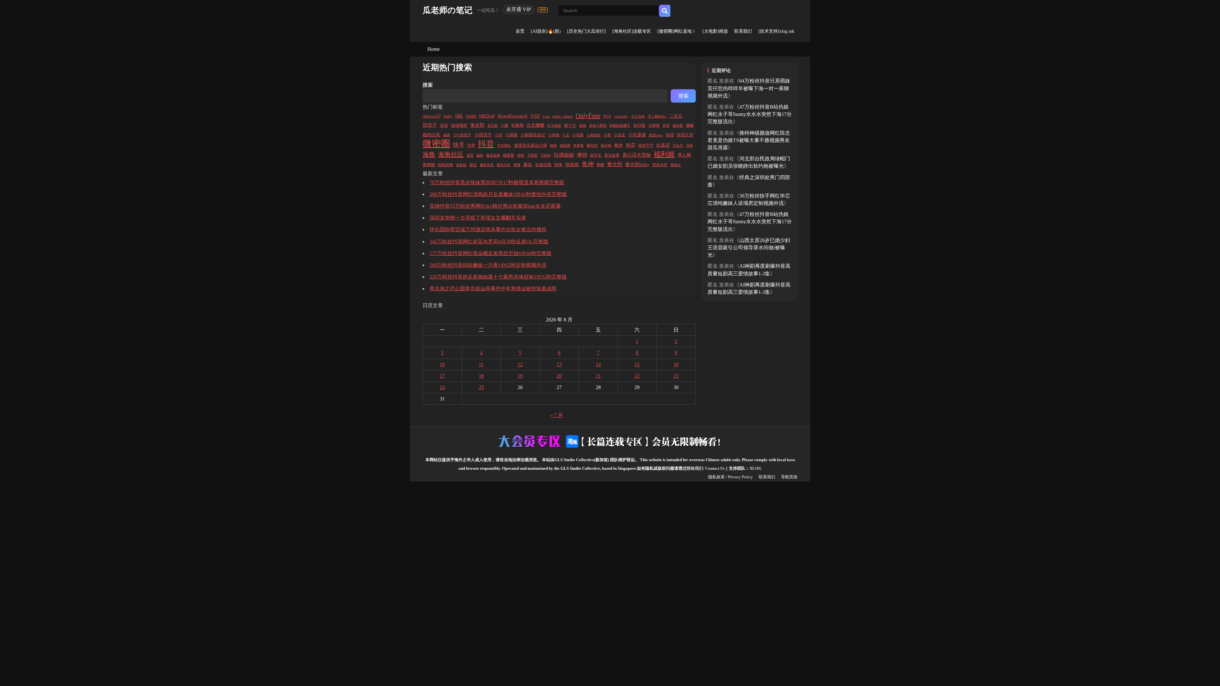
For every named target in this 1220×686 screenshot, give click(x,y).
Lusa (546, 116)
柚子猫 (606, 145)
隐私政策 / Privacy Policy (730, 476)
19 (520, 376)
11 (481, 364)
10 (442, 364)
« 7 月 (556, 415)
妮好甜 (678, 125)
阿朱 (558, 164)
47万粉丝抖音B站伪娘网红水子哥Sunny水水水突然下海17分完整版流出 (750, 114)
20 (559, 376)
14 (598, 364)
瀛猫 (479, 155)
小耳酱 (578, 135)
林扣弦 (592, 145)
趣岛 (527, 164)
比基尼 (663, 145)
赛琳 (516, 165)
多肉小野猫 (598, 125)
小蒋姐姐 (593, 135)
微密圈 (436, 143)
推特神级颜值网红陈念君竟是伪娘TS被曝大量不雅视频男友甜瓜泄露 (749, 140)
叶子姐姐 (554, 125)
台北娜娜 (535, 125)
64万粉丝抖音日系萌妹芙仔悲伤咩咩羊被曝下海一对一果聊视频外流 (749, 88)
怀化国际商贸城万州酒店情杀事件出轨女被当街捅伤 (488, 229)
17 (442, 376)
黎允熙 (614, 164)
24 (442, 387)
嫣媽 (446, 135)
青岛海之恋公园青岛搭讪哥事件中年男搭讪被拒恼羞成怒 (493, 288)
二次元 (675, 115)
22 (637, 376)
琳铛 (582, 155)
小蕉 (607, 135)
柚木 (618, 145)
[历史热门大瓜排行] (586, 31)
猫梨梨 (508, 155)
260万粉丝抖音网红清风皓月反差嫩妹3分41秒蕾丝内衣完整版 (498, 194)
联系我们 (743, 31)
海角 (429, 154)
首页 (520, 31)
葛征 (473, 165)
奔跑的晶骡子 (619, 125)
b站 (459, 116)
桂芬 (630, 145)
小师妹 (553, 135)
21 (598, 376)
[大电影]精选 (715, 31)
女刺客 (654, 125)
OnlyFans (588, 115)
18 (481, 376)
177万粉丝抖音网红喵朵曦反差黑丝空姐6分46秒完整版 (491, 253)
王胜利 (545, 155)
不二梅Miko (657, 116)
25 (481, 387)
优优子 (430, 125)
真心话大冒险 (636, 155)
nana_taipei (562, 116)
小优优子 (483, 134)
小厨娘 (511, 134)
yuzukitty (621, 116)
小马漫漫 (637, 134)
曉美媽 (565, 145)
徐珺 (670, 134)
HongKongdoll (512, 115)
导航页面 (789, 476)
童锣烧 (429, 165)
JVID (535, 116)
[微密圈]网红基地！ (676, 31)
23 (676, 376)
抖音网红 (504, 145)
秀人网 (684, 155)
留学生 (595, 155)
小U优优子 (462, 135)
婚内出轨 (431, 134)
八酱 (504, 125)
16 (676, 364)
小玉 (565, 135)
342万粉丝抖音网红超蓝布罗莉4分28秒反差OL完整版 (489, 241)
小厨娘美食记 (532, 134)
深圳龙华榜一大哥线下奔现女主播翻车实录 (478, 217)
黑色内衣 (660, 165)
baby (448, 116)
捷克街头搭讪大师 (530, 145)
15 (637, 364)
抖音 (486, 144)
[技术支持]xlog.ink (776, 31)
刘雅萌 (517, 125)
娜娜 (690, 126)
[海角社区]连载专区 (631, 31)
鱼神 (588, 164)
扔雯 (471, 146)
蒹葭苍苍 (487, 165)
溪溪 (469, 155)
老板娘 (461, 165)
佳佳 (444, 125)
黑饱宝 (675, 165)
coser (471, 116)
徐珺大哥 (685, 135)
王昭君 (532, 155)
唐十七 (570, 125)
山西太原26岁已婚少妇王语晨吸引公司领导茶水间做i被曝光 (749, 248)
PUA (607, 116)
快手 (458, 145)
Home (433, 49)
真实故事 (612, 155)
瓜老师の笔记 (447, 10)
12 (520, 364)
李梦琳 (578, 145)
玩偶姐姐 (564, 155)
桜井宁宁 (646, 145)
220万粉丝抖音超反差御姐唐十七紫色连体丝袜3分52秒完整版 (498, 276)
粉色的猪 (445, 165)
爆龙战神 (493, 155)
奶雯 (666, 125)
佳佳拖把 (459, 125)
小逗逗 (619, 135)
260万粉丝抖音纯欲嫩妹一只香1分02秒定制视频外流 (488, 265)
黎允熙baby (637, 164)
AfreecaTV (432, 116)
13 (559, 364)
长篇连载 (543, 165)
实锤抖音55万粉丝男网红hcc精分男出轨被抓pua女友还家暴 (495, 206)
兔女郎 (477, 125)
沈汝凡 (678, 145)
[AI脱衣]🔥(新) (546, 31)
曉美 (553, 145)
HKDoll (487, 115)
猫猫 (520, 155)
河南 (689, 145)
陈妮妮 (572, 164)
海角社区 (451, 154)
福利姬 (664, 154)
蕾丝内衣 (504, 165)
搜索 (428, 85)
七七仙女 (638, 116)
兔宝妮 (492, 125)
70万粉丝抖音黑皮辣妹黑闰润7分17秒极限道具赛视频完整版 (497, 182)
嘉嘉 (582, 125)
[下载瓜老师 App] (542, 9)
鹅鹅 (600, 165)
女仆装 (639, 125)
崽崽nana (656, 135)
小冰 (498, 135)
